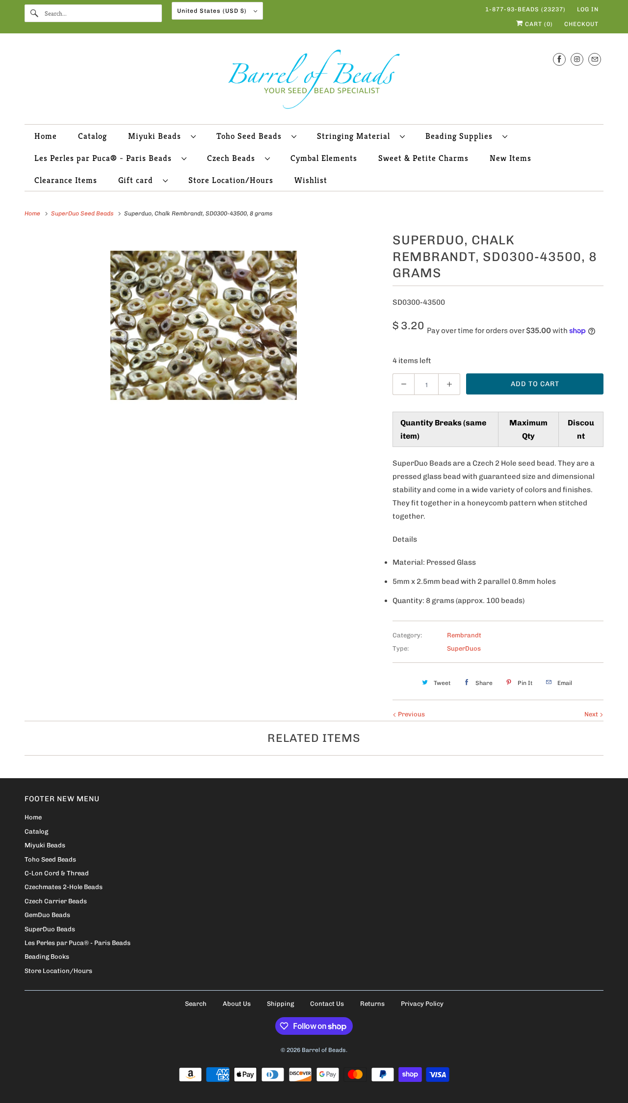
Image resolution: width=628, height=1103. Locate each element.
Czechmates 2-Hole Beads (64, 887)
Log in (588, 9)
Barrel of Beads (324, 1050)
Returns (372, 1003)
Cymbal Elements (323, 158)
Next (592, 714)
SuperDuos (464, 648)
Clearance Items (65, 180)
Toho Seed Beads (251, 136)
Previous (410, 714)
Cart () (538, 24)
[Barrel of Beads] (314, 81)
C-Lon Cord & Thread (57, 873)
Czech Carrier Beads (56, 901)
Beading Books (47, 956)
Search (196, 1003)
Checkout (581, 24)
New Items (510, 158)
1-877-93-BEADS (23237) (525, 9)
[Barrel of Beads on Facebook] (559, 59)
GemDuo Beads (47, 915)
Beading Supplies (461, 136)
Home (45, 136)
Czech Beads (233, 158)
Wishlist (310, 180)
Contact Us (327, 1003)
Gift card (138, 180)
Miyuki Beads (157, 136)
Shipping (280, 1003)
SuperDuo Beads (50, 929)
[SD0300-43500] (203, 325)
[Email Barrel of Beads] (594, 59)
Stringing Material (356, 136)
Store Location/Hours (230, 180)
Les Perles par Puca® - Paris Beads (105, 158)
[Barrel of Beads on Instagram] (577, 59)
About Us (237, 1003)
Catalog (92, 136)
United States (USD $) (213, 10)
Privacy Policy (422, 1003)
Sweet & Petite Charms (423, 158)
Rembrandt (464, 635)
